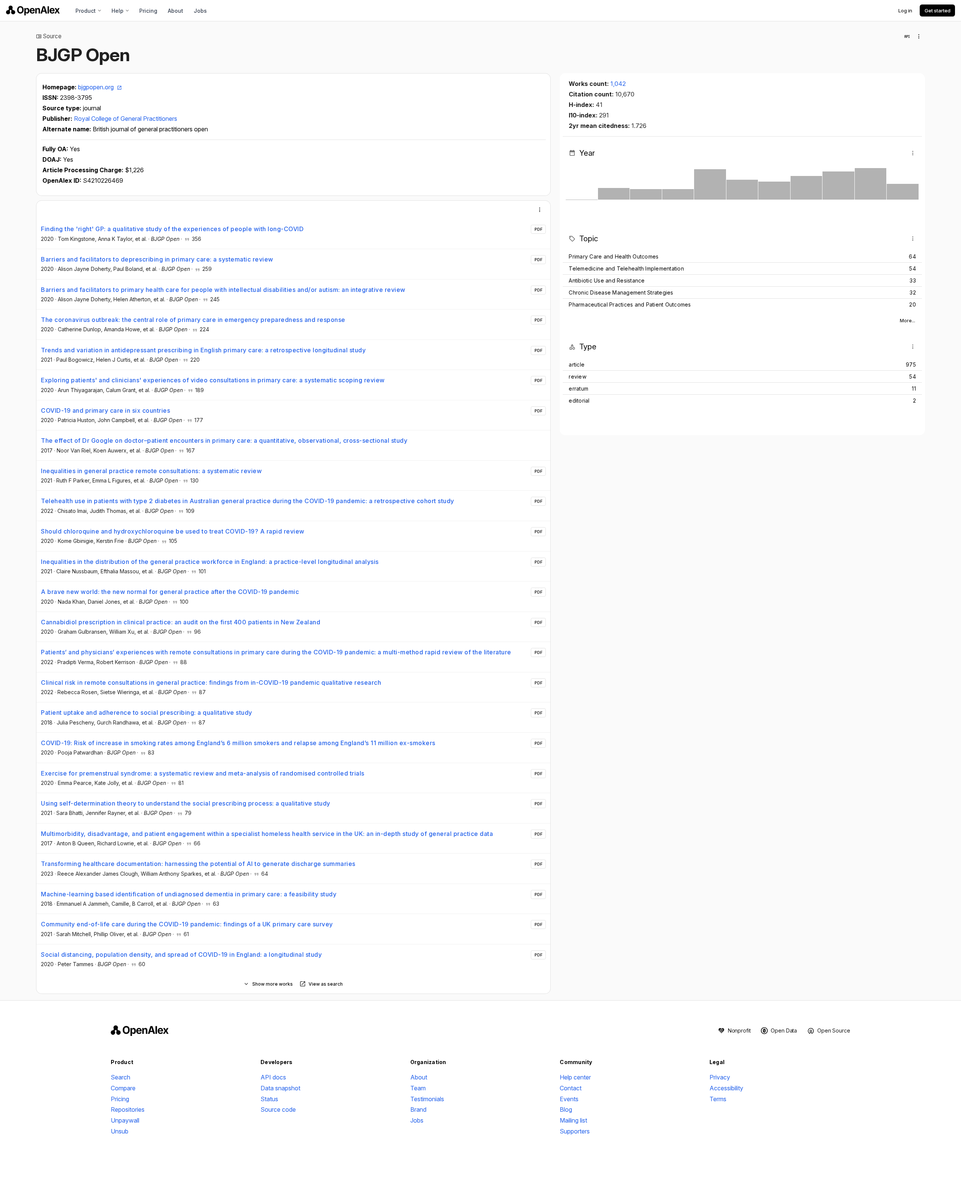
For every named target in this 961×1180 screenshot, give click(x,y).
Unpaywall (125, 1120)
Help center (575, 1077)
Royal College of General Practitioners (125, 118)
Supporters (575, 1131)
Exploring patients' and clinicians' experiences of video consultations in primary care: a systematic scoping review (213, 380)
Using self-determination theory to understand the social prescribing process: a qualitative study (185, 803)
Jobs (200, 11)
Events (569, 1099)
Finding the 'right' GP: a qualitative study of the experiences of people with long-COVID (172, 229)
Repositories (128, 1109)
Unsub (119, 1131)
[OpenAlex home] (33, 10)
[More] (540, 210)
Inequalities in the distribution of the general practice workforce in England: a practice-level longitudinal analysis (210, 561)
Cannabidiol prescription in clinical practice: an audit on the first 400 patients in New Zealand (180, 622)
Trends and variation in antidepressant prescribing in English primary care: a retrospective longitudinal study (203, 350)
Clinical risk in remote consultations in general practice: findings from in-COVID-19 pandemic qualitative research (211, 682)
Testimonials (427, 1099)
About (175, 11)
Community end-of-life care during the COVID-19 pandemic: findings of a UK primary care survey (187, 924)
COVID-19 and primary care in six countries (105, 410)
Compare (123, 1088)
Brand (418, 1109)
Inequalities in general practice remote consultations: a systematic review (151, 471)
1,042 (618, 83)
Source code (278, 1109)
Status (269, 1099)
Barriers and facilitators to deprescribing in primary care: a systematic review (157, 259)
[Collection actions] (919, 36)
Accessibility (726, 1088)
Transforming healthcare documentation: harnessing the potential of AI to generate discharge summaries (198, 863)
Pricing (148, 11)
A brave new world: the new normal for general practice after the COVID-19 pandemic (170, 591)
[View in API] (907, 36)
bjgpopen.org (96, 87)
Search (120, 1077)
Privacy (719, 1077)
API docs (273, 1077)
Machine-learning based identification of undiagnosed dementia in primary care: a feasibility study (188, 894)
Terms (717, 1099)
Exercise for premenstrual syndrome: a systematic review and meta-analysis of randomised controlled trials (203, 773)
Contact (570, 1088)
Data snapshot (280, 1088)
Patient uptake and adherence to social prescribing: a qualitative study (146, 712)
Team (418, 1088)
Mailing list (573, 1120)
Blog (566, 1109)
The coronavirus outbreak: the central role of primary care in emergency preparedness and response (193, 319)
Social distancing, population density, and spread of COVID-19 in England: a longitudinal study (181, 954)
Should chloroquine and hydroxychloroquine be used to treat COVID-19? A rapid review (172, 531)
